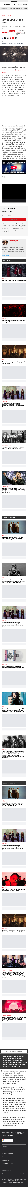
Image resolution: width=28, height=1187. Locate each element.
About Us (4, 1146)
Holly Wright (20, 30)
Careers (4, 1167)
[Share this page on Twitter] (5, 38)
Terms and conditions (7, 1153)
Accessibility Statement (8, 1163)
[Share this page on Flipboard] (13, 38)
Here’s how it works (18, 43)
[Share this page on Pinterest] (10, 38)
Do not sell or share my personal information (13, 1173)
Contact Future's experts (8, 1150)
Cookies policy (5, 1160)
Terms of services (20, 223)
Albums (9, 15)
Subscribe (20, 4)
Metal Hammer (20, 32)
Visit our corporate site (8, 1135)
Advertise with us (6, 1170)
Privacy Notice (22, 225)
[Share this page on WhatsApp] (8, 38)
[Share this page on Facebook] (2, 38)
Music (3, 15)
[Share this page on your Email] (16, 38)
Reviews (12, 31)
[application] (14, 191)
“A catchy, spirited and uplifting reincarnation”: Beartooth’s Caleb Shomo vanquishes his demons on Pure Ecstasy (14, 1091)
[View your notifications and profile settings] (14, 4)
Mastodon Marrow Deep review (18, 8)
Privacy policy (5, 1156)
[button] (2, 4)
